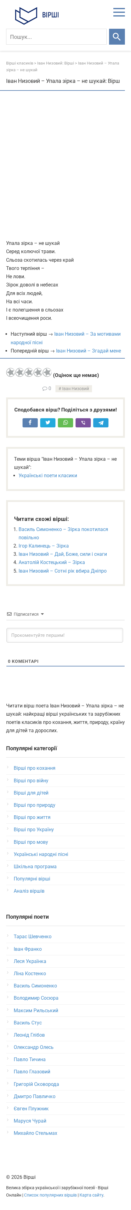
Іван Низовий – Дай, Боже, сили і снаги (63, 554)
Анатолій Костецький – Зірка (52, 562)
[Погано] (19, 372)
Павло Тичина (30, 1059)
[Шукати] (117, 37)
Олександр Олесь (34, 1047)
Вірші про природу (34, 805)
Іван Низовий (75, 388)
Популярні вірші (32, 879)
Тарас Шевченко (32, 936)
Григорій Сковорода (36, 1084)
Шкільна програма (35, 866)
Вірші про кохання (34, 768)
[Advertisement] (65, 165)
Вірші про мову (31, 842)
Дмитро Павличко (34, 1096)
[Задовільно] (29, 372)
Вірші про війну (31, 781)
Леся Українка (30, 961)
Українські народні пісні (41, 854)
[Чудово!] (47, 372)
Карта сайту (91, 1195)
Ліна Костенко (30, 973)
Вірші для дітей (31, 793)
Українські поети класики (48, 475)
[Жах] (10, 372)
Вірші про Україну (34, 829)
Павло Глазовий (32, 1072)
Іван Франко (28, 949)
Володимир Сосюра (36, 998)
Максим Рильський (36, 1010)
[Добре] (38, 372)
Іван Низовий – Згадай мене (88, 351)
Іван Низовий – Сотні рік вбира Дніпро (63, 571)
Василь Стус (28, 1023)
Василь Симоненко (35, 986)
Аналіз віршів (29, 891)
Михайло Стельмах (35, 1133)
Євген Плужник (31, 1109)
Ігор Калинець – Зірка (44, 546)
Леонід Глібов (29, 1035)
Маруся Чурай (30, 1121)
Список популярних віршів (50, 1195)
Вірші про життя (32, 817)
